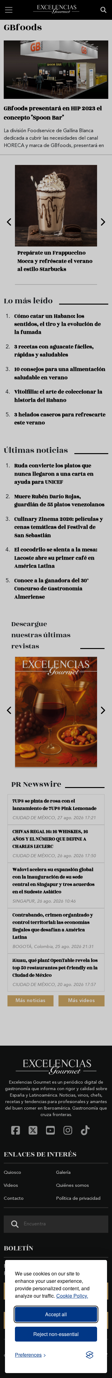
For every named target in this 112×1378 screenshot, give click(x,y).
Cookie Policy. (72, 1295)
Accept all (56, 1314)
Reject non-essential (56, 1334)
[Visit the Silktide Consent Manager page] (89, 1354)
